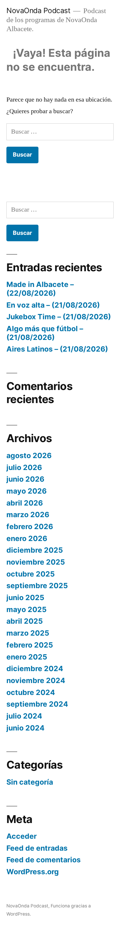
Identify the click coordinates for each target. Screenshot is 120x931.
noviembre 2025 (35, 562)
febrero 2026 (29, 526)
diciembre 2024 (34, 668)
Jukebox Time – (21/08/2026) (58, 316)
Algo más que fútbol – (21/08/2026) (44, 333)
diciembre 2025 (34, 550)
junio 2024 (25, 727)
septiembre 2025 (37, 585)
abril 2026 (24, 503)
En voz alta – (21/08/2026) (53, 305)
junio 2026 (25, 479)
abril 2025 (24, 621)
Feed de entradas (37, 848)
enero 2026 (26, 538)
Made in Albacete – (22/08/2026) (40, 288)
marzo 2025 (27, 633)
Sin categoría (29, 782)
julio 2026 (24, 467)
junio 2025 (25, 597)
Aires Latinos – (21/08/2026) (57, 349)
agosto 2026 (29, 455)
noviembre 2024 (35, 680)
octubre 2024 (30, 692)
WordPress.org (32, 871)
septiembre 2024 (37, 704)
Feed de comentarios (43, 859)
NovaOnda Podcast (38, 10)
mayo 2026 (26, 491)
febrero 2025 (29, 645)
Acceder (21, 836)
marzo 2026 (27, 514)
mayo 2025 (26, 609)
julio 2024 (24, 716)
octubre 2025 (30, 574)
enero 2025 (26, 656)
